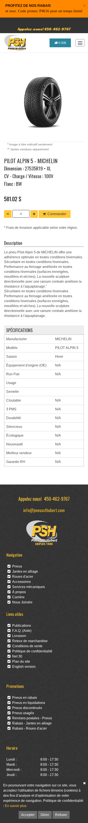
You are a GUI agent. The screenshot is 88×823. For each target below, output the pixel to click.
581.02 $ (12, 199)
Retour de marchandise (29, 641)
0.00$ (61, 42)
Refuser (61, 815)
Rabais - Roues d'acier (28, 728)
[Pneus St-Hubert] (15, 42)
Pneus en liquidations (27, 703)
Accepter (28, 815)
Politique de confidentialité (31, 651)
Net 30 (16, 656)
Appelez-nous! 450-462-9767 (44, 29)
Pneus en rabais (23, 697)
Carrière (17, 597)
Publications (20, 625)
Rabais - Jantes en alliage (31, 723)
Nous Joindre (21, 602)
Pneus (16, 566)
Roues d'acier (21, 576)
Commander (57, 214)
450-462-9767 (57, 498)
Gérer (45, 815)
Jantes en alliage (24, 571)
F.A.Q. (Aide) (20, 630)
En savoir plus (15, 806)
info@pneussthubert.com (44, 510)
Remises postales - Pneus (31, 718)
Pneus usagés (22, 713)
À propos (18, 592)
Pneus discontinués (26, 708)
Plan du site (20, 661)
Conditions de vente (26, 646)
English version (23, 666)
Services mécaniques (27, 587)
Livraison (18, 636)
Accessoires (20, 582)
